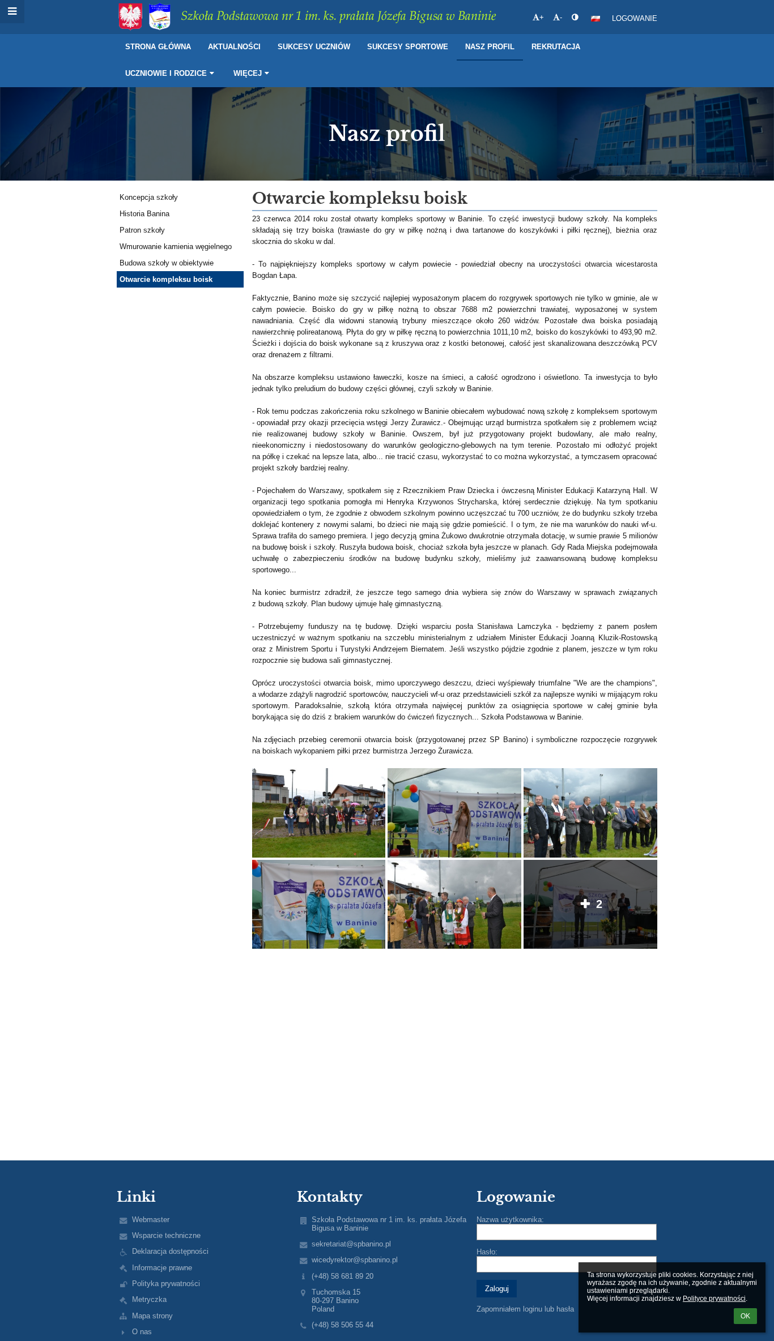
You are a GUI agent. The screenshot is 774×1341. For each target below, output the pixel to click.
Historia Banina (144, 213)
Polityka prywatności (166, 1283)
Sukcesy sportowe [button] (407, 46)
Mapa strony (152, 1316)
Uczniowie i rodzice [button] (166, 73)
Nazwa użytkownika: (510, 1219)
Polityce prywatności (714, 1299)
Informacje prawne (162, 1267)
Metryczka (149, 1299)
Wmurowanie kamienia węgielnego (176, 246)
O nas (142, 1331)
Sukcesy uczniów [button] (314, 46)
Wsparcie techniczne (166, 1235)
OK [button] (745, 1316)
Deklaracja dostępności (170, 1251)
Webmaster (150, 1219)
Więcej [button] (247, 73)
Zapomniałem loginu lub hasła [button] (525, 1309)
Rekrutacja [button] (555, 46)
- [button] (561, 17)
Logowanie (634, 18)
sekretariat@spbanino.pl (351, 1244)
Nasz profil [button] (489, 46)
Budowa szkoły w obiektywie (167, 263)
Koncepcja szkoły (149, 197)
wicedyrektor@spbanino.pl (355, 1260)
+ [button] (541, 17)
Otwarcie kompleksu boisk (166, 279)
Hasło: (487, 1252)
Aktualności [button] (234, 46)
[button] (575, 17)
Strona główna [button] (158, 46)
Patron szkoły (142, 230)
